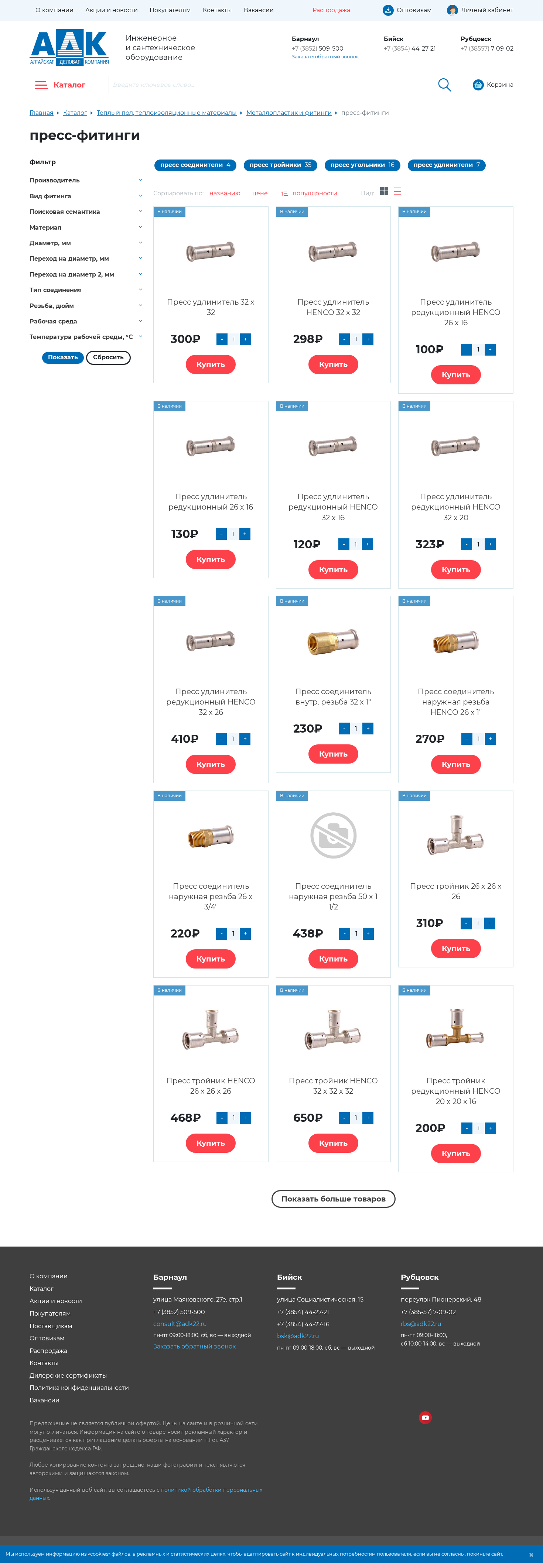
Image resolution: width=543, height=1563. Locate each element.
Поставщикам (51, 1326)
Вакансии (259, 10)
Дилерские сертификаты (68, 1375)
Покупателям (170, 10)
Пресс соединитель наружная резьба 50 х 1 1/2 (333, 896)
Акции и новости (111, 10)
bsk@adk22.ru (298, 1336)
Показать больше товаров (333, 1198)
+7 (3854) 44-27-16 (303, 1324)
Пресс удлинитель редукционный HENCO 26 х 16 (456, 312)
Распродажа (48, 1350)
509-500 (318, 48)
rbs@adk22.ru (421, 1323)
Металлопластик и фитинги (289, 112)
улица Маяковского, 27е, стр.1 (197, 1299)
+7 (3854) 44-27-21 (303, 1312)
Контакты (217, 10)
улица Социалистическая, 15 (320, 1299)
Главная (42, 112)
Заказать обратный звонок (325, 56)
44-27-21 (410, 48)
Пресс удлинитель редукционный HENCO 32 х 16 (333, 507)
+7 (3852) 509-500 (179, 1312)
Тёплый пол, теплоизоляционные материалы (167, 112)
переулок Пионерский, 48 (441, 1299)
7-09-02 (487, 48)
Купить (211, 364)
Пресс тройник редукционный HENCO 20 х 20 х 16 (456, 1091)
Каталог (75, 112)
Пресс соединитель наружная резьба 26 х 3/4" (211, 896)
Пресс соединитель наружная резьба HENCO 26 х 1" (456, 702)
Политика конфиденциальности (79, 1387)
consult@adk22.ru (180, 1323)
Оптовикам (47, 1338)
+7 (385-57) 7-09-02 (428, 1312)
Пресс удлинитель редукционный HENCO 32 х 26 (211, 702)
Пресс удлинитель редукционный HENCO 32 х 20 (456, 507)
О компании (54, 10)
